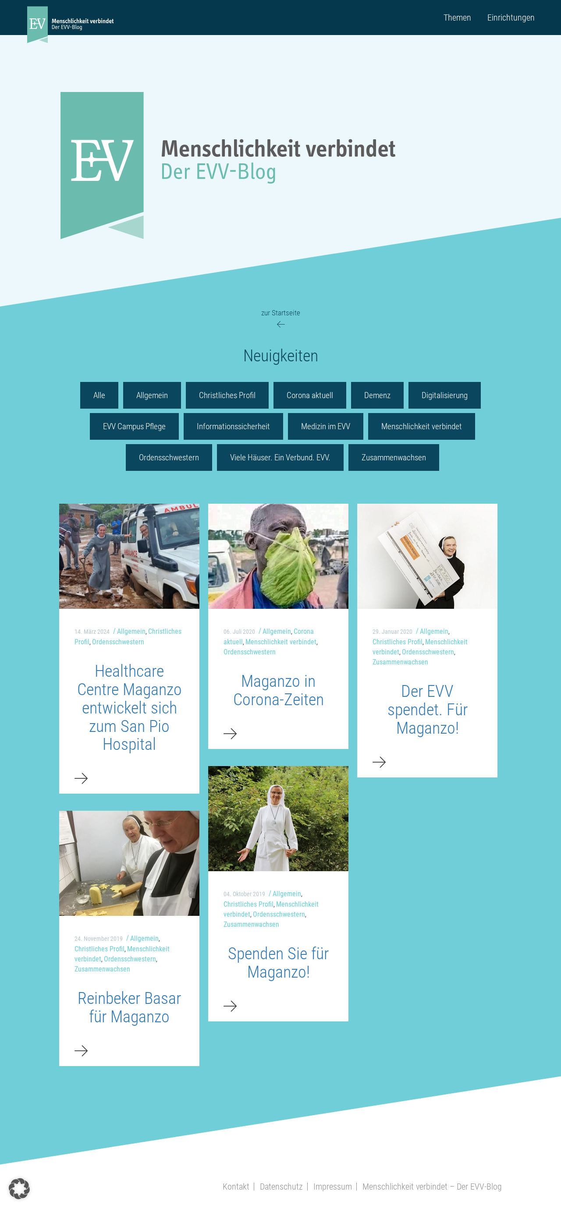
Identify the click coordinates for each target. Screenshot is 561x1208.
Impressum (332, 1186)
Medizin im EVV (325, 426)
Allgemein (152, 395)
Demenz (377, 395)
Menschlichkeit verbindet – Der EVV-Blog (432, 1186)
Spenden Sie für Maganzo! (278, 963)
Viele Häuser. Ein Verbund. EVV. (280, 457)
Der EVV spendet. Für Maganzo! (427, 710)
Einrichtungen (511, 17)
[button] (19, 1188)
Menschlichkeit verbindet (421, 426)
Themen (457, 17)
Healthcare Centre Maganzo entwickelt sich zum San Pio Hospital (129, 707)
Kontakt (236, 1186)
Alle (99, 395)
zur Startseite (280, 312)
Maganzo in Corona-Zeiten (278, 690)
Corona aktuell (310, 395)
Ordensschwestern (169, 457)
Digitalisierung (445, 395)
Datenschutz (281, 1186)
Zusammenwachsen (394, 457)
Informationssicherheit (233, 426)
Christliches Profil (227, 395)
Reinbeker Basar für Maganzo (129, 1007)
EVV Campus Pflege (134, 426)
